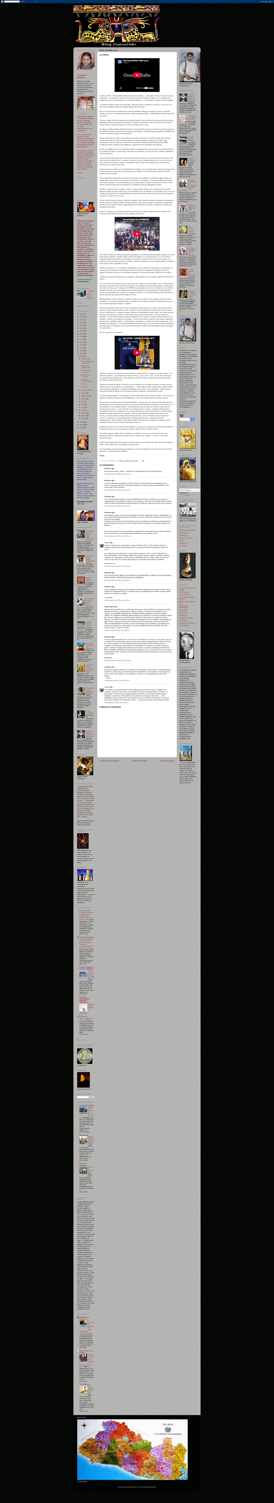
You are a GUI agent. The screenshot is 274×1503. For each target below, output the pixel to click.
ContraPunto (183, 535)
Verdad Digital (184, 595)
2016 (81, 342)
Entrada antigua (167, 761)
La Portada (183, 546)
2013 (81, 351)
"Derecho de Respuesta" (85, 366)
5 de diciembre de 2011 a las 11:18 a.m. (117, 536)
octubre (84, 393)
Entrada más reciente (109, 761)
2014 (81, 348)
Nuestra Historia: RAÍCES (89, 579)
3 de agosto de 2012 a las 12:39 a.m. (117, 680)
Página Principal (139, 761)
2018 (81, 336)
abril (83, 410)
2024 (81, 320)
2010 (81, 422)
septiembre (85, 396)
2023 (81, 322)
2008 (81, 427)
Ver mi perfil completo (90, 296)
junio (83, 404)
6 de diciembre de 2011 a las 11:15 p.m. (117, 660)
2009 (81, 425)
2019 (81, 334)
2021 (81, 328)
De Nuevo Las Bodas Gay (89, 645)
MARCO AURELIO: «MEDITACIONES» (91, 1139)
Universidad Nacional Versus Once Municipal (90, 602)
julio (82, 401)
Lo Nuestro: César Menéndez (90, 689)
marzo (83, 413)
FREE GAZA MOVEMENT (183, 606)
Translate (187, 495)
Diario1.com (183, 543)
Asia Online (183, 620)
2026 (81, 314)
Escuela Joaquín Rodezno (191, 139)
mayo (83, 407)
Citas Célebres (84, 1384)
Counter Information (86, 937)
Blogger (153, 1487)
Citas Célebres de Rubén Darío (91, 1388)
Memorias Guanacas (83, 1164)
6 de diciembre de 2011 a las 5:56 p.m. (117, 630)
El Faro (181, 540)
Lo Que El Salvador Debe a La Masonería (89, 733)
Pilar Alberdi (83, 1135)
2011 (81, 356)
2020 (81, 331)
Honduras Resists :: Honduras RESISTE (86, 968)
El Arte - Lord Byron (89, 712)
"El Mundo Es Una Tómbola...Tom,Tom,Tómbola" (90, 668)
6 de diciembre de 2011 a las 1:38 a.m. (117, 580)
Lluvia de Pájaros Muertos (89, 623)
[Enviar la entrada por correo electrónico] (142, 461)
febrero (84, 415)
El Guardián (183, 610)
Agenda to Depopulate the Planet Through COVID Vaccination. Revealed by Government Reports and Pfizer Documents (86, 943)
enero (83, 418)
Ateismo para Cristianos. (84, 1318)
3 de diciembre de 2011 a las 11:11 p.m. (117, 474)
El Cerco (84, 384)
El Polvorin (83, 1016)
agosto (83, 399)
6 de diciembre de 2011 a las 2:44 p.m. (117, 600)
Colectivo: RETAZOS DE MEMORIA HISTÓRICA (84, 999)
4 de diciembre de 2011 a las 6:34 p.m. (117, 506)
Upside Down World (186, 618)
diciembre (84, 359)
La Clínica (84, 387)
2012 (81, 353)
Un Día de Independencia (86, 380)
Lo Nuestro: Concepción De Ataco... (192, 117)
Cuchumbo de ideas (86, 1105)
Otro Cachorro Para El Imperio (191, 229)
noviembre (85, 390)
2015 (81, 345)
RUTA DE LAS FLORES (187, 530)
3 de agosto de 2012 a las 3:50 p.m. (116, 702)
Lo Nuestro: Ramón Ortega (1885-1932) (90, 558)
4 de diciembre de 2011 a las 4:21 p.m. (117, 490)
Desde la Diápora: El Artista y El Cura (192, 207)
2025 (81, 317)
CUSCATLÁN (183, 625)
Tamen (106, 542)
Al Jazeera (183, 615)
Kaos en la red (84, 911)
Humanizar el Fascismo (85, 371)
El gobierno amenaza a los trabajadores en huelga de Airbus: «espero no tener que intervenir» (86, 916)
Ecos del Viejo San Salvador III (87, 362)
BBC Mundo (183, 613)
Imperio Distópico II (192, 159)
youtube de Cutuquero (187, 623)
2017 (81, 339)
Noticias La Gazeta (185, 538)
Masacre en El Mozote (86, 375)
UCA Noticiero (184, 533)
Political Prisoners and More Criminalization (91, 974)
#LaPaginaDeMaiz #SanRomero (91, 1006)
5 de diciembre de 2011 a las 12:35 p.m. (118, 566)
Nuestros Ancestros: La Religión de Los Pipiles (192, 294)
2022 (81, 325)
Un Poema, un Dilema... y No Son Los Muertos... (192, 251)
